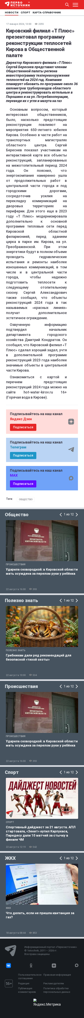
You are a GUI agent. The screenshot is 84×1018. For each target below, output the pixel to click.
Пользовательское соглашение (29, 976)
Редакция (23, 983)
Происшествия (21, 686)
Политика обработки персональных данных (56, 990)
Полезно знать (21, 600)
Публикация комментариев (27, 990)
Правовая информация (57, 974)
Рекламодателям (53, 983)
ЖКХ (10, 858)
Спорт (12, 772)
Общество (26, 499)
